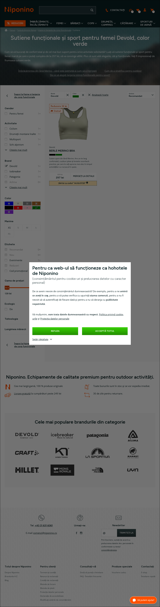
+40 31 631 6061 (44, 525)
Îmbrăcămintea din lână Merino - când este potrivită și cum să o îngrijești (57, 71)
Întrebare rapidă (148, 576)
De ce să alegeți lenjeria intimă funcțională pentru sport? (80, 75)
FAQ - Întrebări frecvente (90, 576)
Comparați (130, 10)
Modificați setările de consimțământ (55, 600)
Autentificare (144, 10)
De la (7, 288)
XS (9, 227)
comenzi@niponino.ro (45, 533)
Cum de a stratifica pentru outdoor (123, 71)
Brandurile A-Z (11, 576)
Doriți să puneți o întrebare (91, 572)
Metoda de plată (47, 588)
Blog (7, 580)
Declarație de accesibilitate (52, 596)
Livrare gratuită (22, 393)
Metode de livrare (48, 584)
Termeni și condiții (48, 572)
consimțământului (109, 550)
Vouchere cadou (119, 572)
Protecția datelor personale (54, 318)
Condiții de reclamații (49, 580)
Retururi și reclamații (49, 576)
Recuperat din (67, 95)
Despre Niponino (12, 572)
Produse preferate (137, 10)
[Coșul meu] (151, 10)
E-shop (144, 572)
